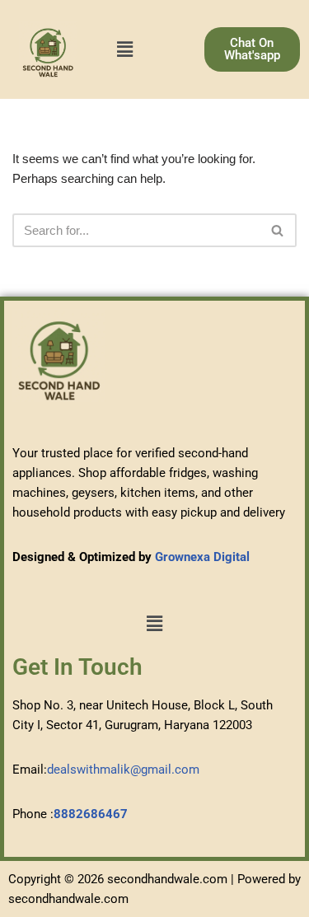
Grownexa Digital (202, 557)
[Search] (278, 230)
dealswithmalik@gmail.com (123, 769)
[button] (124, 49)
